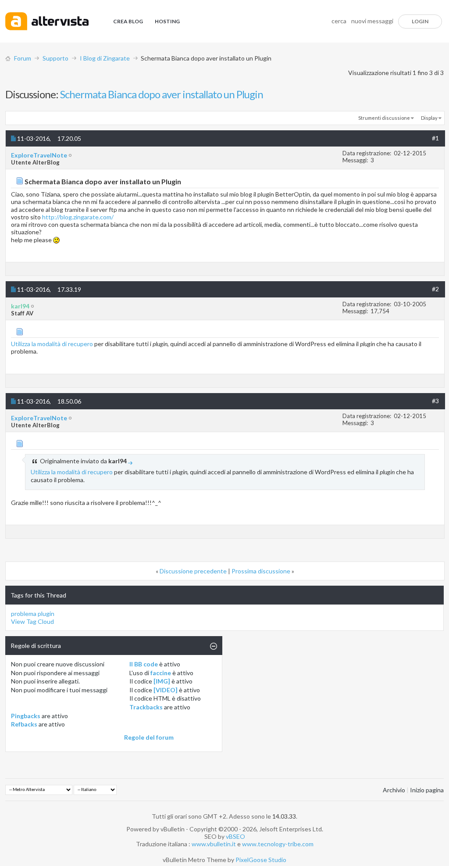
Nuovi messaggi (372, 21)
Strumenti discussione (384, 118)
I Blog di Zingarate (105, 58)
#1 (435, 138)
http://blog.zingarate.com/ (78, 217)
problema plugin (32, 613)
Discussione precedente (193, 571)
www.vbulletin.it (214, 844)
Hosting (167, 21)
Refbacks (24, 724)
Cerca (338, 21)
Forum (22, 58)
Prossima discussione (261, 571)
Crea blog (128, 21)
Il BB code (143, 664)
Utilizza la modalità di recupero (52, 343)
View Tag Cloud (32, 621)
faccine (160, 672)
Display (429, 118)
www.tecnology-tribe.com (278, 844)
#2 (435, 289)
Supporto (55, 58)
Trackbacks (146, 707)
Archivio (394, 790)
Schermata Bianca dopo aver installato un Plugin (161, 94)
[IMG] (161, 681)
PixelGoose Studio (260, 859)
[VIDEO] (165, 690)
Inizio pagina (427, 790)
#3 (435, 400)
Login (420, 21)
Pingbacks (25, 715)
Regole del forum (149, 737)
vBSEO (235, 836)
